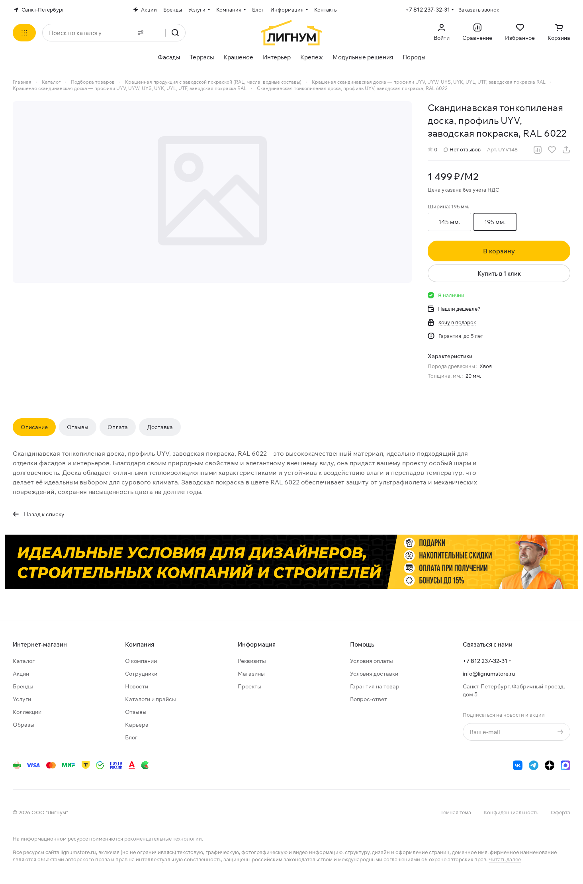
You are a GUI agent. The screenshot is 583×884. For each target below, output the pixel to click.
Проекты (249, 686)
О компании (141, 660)
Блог (131, 737)
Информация (257, 644)
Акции (21, 673)
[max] (565, 765)
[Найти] (175, 32)
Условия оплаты (371, 660)
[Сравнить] (538, 150)
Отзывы (77, 427)
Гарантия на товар (374, 686)
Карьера (137, 724)
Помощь (362, 644)
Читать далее (505, 859)
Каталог (24, 660)
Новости (136, 686)
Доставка (160, 427)
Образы (23, 724)
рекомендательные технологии (163, 838)
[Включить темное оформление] (567, 9)
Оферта (560, 812)
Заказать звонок (478, 9)
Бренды (23, 686)
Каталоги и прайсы (150, 699)
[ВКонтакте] (517, 765)
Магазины (251, 673)
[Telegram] (533, 765)
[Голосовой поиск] (156, 32)
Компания (139, 644)
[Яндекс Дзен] (549, 765)
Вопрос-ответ (368, 699)
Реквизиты (252, 660)
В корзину (499, 251)
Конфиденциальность (511, 812)
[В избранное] (552, 150)
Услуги (22, 699)
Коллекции (27, 711)
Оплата (118, 427)
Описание (34, 427)
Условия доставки (374, 673)
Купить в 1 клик (499, 273)
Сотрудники (141, 673)
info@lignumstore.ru (489, 673)
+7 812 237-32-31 (427, 9)
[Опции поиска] (139, 32)
